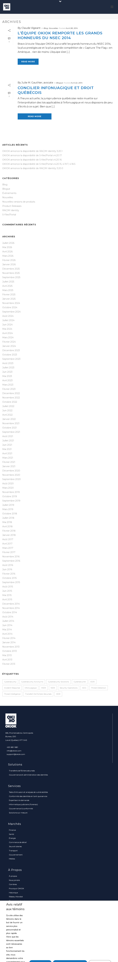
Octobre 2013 (9, 651)
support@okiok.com (16, 754)
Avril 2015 (7, 599)
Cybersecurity (10, 682)
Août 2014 (7, 616)
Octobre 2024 (9, 307)
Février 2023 (9, 389)
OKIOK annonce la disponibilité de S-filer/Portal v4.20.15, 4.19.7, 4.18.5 (38, 164)
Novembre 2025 (11, 273)
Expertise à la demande (19, 800)
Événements (9, 193)
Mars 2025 (7, 290)
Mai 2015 (7, 595)
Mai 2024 (7, 329)
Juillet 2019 (8, 505)
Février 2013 (8, 664)
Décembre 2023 (11, 350)
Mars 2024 (8, 337)
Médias (12, 859)
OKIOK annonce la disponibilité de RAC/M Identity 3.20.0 (32, 168)
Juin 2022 (7, 410)
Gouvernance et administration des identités (28, 775)
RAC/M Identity (10, 210)
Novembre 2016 (11, 556)
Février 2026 (9, 260)
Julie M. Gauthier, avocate (37, 82)
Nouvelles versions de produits (18, 201)
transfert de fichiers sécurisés (38, 694)
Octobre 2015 (9, 578)
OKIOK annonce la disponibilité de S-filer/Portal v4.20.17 (32, 155)
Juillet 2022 (8, 406)
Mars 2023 (7, 384)
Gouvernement (16, 855)
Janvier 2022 (9, 419)
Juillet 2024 (8, 320)
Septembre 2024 (11, 311)
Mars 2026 (7, 255)
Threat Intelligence (12, 694)
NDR (53, 688)
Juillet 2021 (8, 440)
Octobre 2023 (9, 354)
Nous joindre (14, 880)
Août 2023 (7, 363)
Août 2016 (7, 565)
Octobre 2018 (9, 513)
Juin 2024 (7, 324)
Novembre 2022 (11, 397)
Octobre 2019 (9, 496)
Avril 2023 (7, 380)
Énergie (12, 838)
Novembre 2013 (11, 646)
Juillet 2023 (8, 367)
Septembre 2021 (11, 432)
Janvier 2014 (9, 642)
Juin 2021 (7, 444)
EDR (92, 682)
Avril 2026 (7, 251)
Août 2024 (8, 316)
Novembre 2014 (11, 608)
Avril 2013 (7, 659)
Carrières (13, 884)
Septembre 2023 (11, 359)
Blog (46, 28)
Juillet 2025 (8, 281)
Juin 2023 (7, 371)
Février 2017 (8, 552)
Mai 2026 (7, 247)
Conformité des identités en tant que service (28, 796)
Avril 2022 (7, 414)
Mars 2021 (7, 457)
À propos (13, 876)
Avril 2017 (7, 543)
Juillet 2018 (8, 518)
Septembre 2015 (11, 582)
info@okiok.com (14, 751)
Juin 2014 (7, 625)
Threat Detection (98, 688)
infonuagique (31, 688)
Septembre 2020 (11, 479)
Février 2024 (9, 341)
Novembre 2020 (11, 475)
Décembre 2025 (11, 268)
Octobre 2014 (9, 612)
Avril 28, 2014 (72, 28)
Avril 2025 (7, 286)
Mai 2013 (7, 655)
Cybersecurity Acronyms (32, 682)
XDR (58, 694)
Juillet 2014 (8, 621)
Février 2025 (8, 294)
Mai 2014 (7, 629)
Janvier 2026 (9, 264)
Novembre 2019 (11, 492)
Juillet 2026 (8, 243)
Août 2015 (7, 586)
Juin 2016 (7, 569)
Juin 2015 (7, 591)
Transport (13, 850)
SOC (84, 688)
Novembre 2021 (11, 423)
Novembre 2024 (11, 303)
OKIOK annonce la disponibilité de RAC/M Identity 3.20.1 (32, 151)
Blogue (59, 83)
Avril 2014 (7, 633)
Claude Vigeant (31, 28)
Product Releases (11, 206)
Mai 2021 (7, 449)
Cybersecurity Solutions (58, 682)
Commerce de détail (18, 842)
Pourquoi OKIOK (16, 888)
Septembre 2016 (11, 560)
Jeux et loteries (15, 846)
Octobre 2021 (9, 427)
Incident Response (12, 688)
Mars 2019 (7, 509)
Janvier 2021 (8, 466)
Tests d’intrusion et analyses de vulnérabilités (28, 792)
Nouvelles (53, 28)
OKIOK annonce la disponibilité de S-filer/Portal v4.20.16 (32, 159)
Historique (13, 892)
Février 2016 (8, 573)
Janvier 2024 (9, 346)
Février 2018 (9, 530)
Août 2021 (7, 436)
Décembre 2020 (11, 470)
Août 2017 (7, 539)
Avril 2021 (7, 453)
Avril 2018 (7, 526)
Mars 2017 (7, 548)
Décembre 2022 (11, 393)
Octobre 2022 (9, 402)
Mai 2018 (7, 522)
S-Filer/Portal (9, 214)
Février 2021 (8, 462)
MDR (43, 688)
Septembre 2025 (11, 277)
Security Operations (68, 688)
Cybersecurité (80, 682)
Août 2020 (8, 483)
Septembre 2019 (11, 500)
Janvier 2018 (9, 535)
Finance (12, 830)
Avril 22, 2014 (77, 83)
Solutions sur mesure (18, 813)
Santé (11, 834)
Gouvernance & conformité (21, 808)
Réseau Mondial (16, 896)
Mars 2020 (8, 487)
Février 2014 (8, 638)
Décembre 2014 (11, 603)
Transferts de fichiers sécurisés (22, 770)
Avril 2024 (7, 333)
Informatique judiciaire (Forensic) (23, 804)
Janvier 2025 (9, 298)
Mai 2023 (7, 376)
